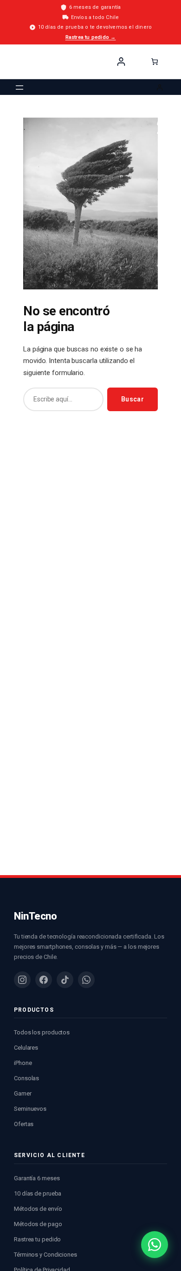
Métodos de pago (38, 1224)
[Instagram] (22, 979)
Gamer (23, 1093)
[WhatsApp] (86, 979)
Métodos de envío (38, 1208)
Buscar (132, 399)
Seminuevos (30, 1108)
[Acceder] (160, 87)
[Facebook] (43, 979)
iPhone (23, 1062)
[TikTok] (65, 979)
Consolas (26, 1078)
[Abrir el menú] (19, 87)
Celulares (26, 1047)
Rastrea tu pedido (37, 1239)
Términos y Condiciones (45, 1254)
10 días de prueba (37, 1193)
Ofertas (23, 1124)
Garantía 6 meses (36, 1178)
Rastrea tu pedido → (90, 37)
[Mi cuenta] (121, 61)
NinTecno (35, 62)
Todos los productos (42, 1032)
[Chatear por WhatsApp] (154, 1244)
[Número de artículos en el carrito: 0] (154, 61)
